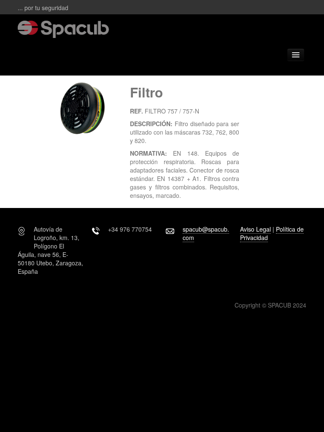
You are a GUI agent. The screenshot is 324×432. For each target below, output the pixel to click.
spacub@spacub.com (206, 233)
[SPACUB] (100, 28)
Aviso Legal (255, 229)
